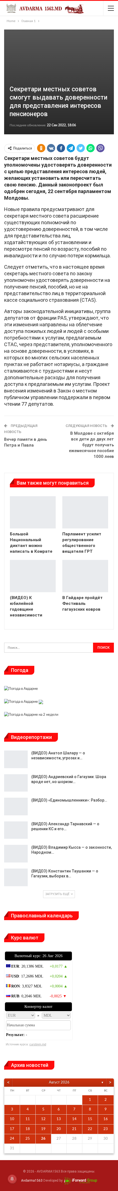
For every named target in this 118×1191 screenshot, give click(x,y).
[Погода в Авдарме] (21, 689)
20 (59, 1129)
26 (43, 1139)
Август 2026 (59, 1082)
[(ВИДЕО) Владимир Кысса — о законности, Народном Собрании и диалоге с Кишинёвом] (16, 853)
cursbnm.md (37, 1044)
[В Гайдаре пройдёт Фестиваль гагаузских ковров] (85, 576)
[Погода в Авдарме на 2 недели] (31, 715)
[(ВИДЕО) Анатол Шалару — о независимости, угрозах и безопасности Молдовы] (16, 759)
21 (74, 1129)
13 (59, 1119)
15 (90, 1119)
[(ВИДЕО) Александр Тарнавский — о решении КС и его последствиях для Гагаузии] (16, 830)
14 (74, 1119)
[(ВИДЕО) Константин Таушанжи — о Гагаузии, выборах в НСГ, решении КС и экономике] (16, 877)
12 (43, 1119)
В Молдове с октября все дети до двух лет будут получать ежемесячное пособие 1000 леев (91, 445)
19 (43, 1129)
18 (28, 1129)
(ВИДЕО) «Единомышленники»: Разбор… (69, 800)
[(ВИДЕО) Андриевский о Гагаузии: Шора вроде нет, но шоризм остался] (16, 783)
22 (90, 1129)
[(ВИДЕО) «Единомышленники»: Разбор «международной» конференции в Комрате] (16, 806)
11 (28, 1119)
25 (28, 1139)
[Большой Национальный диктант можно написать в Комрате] (33, 512)
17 (12, 1129)
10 (12, 1119)
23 (105, 1129)
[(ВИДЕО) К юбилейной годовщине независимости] (33, 576)
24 (12, 1139)
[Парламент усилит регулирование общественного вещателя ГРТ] (85, 512)
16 (105, 1119)
